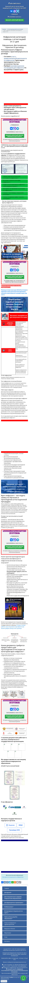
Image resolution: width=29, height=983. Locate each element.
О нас (5, 937)
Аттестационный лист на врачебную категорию (21, 361)
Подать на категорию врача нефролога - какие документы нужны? (14, 185)
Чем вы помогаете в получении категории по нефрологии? (11, 177)
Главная (6, 888)
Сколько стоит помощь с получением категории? (13, 193)
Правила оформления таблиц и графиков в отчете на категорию (21, 371)
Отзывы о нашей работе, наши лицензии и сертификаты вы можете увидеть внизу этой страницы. (13, 627)
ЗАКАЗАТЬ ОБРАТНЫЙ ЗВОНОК (14, 20)
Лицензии (6, 970)
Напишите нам (11, 969)
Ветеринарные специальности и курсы (13, 912)
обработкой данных (5, 978)
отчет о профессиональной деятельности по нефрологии (15, 58)
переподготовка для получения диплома (13, 291)
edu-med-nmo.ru (15, 3)
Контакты (7, 941)
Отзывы (11, 970)
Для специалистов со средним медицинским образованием (13, 897)
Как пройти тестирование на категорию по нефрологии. (14, 189)
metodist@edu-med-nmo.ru (15, 16)
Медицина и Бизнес (9, 928)
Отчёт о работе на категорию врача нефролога (20, 366)
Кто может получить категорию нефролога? (11, 181)
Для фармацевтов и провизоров (13, 902)
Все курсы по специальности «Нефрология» (13, 877)
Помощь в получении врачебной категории (14, 290)
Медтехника (7, 932)
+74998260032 (14, 14)
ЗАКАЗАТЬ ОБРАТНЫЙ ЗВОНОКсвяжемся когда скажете (14, 136)
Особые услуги (8, 906)
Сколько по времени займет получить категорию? (13, 197)
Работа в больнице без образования (10, 917)
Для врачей (7, 892)
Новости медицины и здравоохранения (10, 923)
